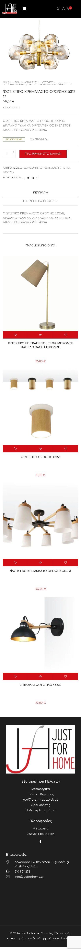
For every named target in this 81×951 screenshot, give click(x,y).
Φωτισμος (47, 82)
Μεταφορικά (40, 789)
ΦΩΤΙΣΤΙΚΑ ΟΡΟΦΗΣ (13, 85)
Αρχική (7, 82)
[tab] (40, 193)
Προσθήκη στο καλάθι (43, 153)
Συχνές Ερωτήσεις (40, 833)
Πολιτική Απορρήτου (40, 810)
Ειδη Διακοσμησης (26, 82)
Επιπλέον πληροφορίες (40, 201)
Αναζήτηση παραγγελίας (40, 799)
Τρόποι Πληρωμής (40, 794)
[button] (15, 335)
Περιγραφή (40, 192)
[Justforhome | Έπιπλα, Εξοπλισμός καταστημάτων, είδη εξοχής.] (9, 12)
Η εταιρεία (41, 828)
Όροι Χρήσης (40, 805)
